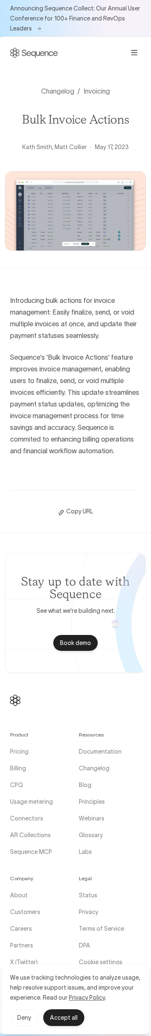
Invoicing (96, 91)
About (19, 895)
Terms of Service (101, 928)
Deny (24, 1017)
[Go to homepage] (34, 53)
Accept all (64, 1017)
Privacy (88, 912)
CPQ (16, 785)
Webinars (91, 818)
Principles (92, 801)
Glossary (91, 835)
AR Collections (30, 835)
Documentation (100, 751)
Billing (18, 768)
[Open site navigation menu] (134, 52)
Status (88, 895)
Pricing (19, 751)
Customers (25, 912)
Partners (21, 945)
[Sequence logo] (15, 700)
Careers (21, 928)
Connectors (26, 818)
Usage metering (31, 801)
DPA (84, 945)
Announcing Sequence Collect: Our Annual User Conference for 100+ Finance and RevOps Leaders (75, 18)
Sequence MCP (31, 851)
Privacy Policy (87, 997)
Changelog (57, 91)
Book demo (75, 643)
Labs (85, 851)
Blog (85, 785)
